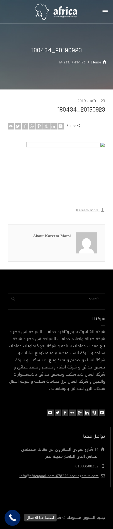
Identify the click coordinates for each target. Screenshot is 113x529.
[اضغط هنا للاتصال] (12, 518)
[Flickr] (72, 413)
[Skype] (94, 413)
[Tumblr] (46, 126)
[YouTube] (102, 413)
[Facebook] (25, 126)
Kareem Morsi (88, 210)
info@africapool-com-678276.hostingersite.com (59, 476)
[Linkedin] (53, 126)
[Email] (11, 126)
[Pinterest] (39, 126)
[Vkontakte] (61, 126)
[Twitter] (18, 126)
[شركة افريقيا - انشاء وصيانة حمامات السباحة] (56, 13)
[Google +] (32, 126)
